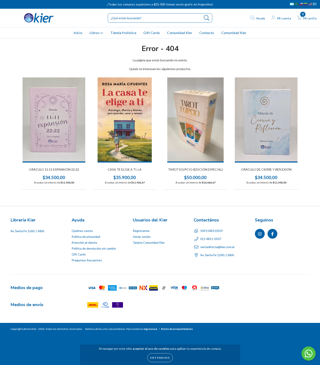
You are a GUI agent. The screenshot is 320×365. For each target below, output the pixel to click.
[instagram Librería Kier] (6, 4)
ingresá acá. (151, 329)
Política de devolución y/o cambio (94, 248)
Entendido (160, 357)
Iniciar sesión (142, 236)
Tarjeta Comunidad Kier (149, 242)
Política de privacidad (86, 236)
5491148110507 (211, 231)
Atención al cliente (84, 242)
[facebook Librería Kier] (12, 4)
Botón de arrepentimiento (177, 329)
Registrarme (141, 231)
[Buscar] (207, 18)
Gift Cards (151, 33)
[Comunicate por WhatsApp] (308, 353)
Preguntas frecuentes (87, 260)
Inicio (78, 33)
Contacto (206, 33)
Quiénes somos (82, 231)
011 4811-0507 (210, 239)
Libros (94, 33)
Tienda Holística (123, 33)
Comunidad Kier (179, 33)
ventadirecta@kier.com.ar (217, 247)
